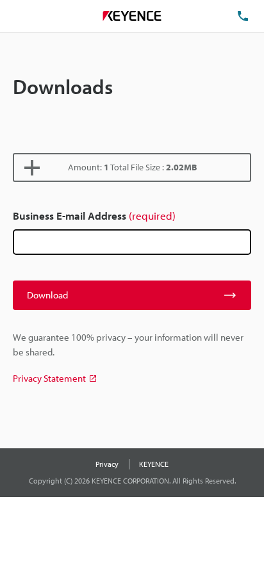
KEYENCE (154, 464)
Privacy (107, 464)
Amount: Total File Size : (132, 167)
